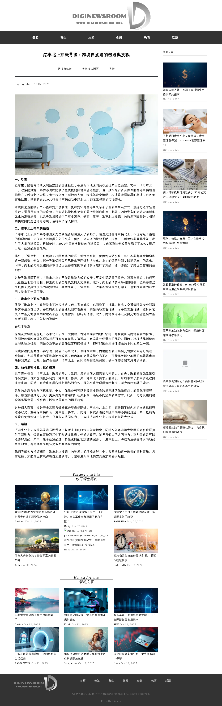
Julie (18, 565)
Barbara (19, 521)
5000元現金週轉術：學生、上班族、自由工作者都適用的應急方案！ (84, 517)
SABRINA (120, 521)
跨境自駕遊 (65, 68)
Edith (67, 624)
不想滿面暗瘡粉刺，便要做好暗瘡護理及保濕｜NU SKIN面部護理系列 (184, 140)
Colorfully (120, 565)
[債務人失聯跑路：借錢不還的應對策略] (37, 540)
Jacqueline (70, 663)
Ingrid (24, 84)
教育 (147, 37)
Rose (67, 549)
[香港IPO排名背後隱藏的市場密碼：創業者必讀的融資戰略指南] (37, 497)
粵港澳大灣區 (90, 68)
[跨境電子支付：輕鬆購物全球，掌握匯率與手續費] (136, 497)
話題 (175, 37)
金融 (119, 37)
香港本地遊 (22, 326)
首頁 (83, 680)
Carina (19, 624)
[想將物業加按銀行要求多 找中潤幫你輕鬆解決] (136, 540)
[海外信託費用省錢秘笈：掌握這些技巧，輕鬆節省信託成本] (86, 532)
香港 (112, 68)
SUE (116, 624)
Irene (117, 663)
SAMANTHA (23, 663)
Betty (67, 526)
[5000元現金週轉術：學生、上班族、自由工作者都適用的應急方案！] (86, 497)
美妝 (35, 37)
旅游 (91, 37)
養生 (63, 37)
